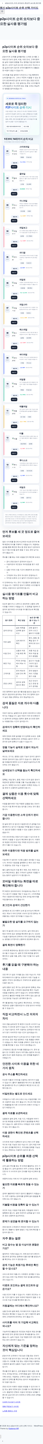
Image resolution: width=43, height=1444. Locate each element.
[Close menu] (0, 1436)
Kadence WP (14, 1429)
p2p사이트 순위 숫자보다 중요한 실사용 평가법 (23, 3)
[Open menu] (2, 11)
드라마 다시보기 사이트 (11, 1402)
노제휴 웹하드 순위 (9, 1411)
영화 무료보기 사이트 (10, 1406)
